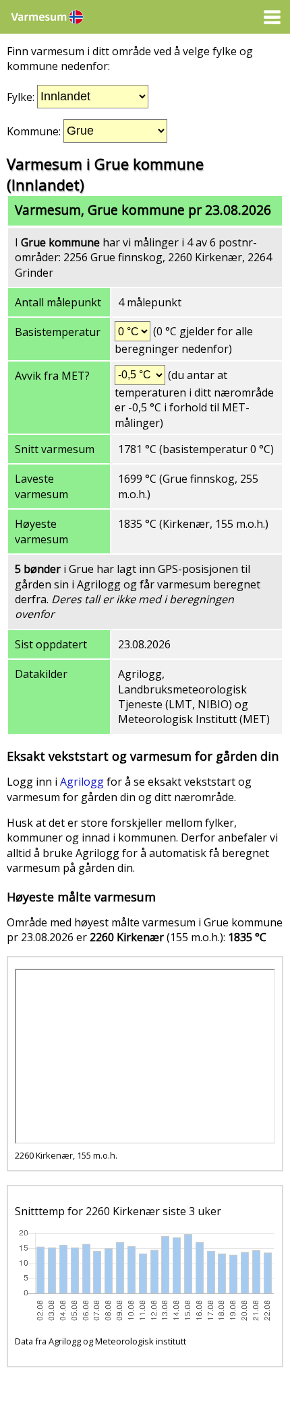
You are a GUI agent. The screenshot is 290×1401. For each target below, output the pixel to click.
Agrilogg (82, 781)
